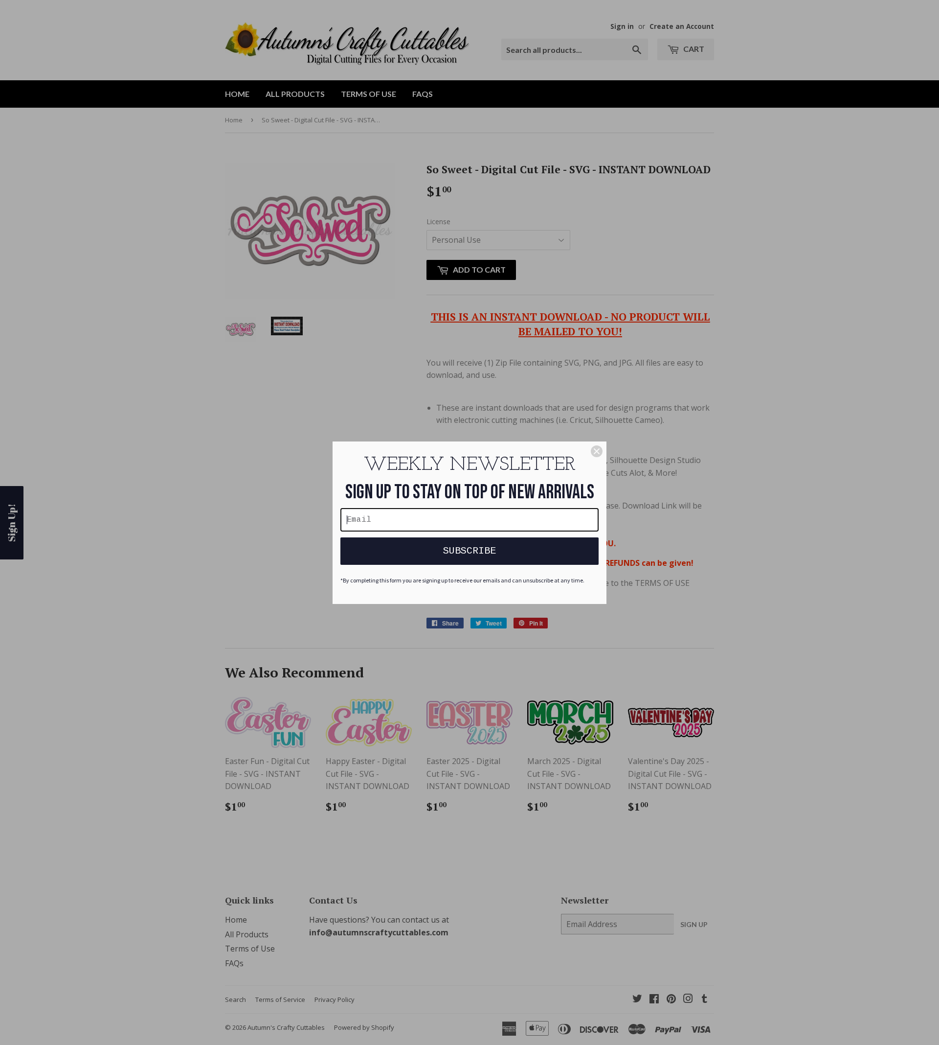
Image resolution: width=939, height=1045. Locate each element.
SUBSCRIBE (469, 551)
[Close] (597, 451)
